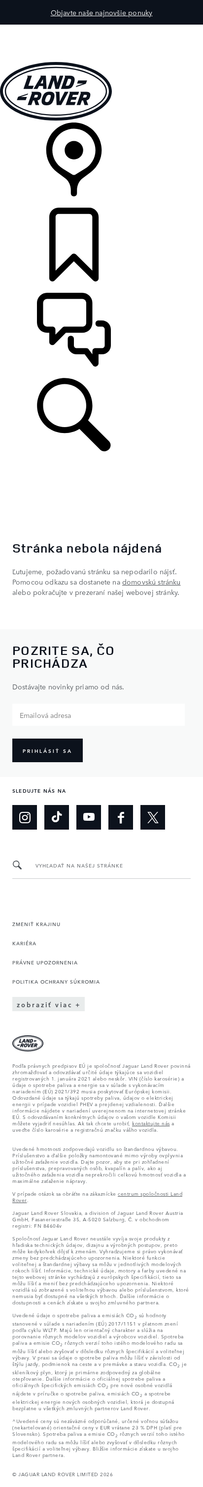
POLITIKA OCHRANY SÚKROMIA (56, 981)
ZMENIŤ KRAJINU (36, 924)
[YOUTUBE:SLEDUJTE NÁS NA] (88, 817)
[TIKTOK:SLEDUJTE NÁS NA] (56, 817)
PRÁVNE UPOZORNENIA (45, 962)
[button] (101, 29)
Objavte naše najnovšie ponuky (102, 12)
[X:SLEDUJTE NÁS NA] (152, 817)
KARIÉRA (24, 943)
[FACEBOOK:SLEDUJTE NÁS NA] (120, 817)
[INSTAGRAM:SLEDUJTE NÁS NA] (24, 817)
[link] (101, 165)
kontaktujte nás (151, 1123)
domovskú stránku (151, 582)
